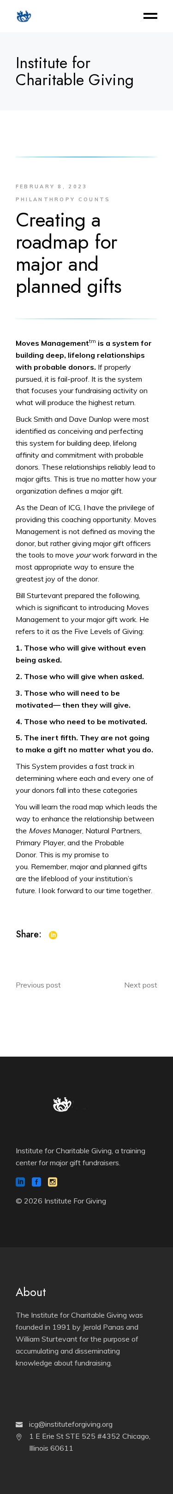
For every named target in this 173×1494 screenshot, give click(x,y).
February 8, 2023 (52, 186)
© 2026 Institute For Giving (61, 1200)
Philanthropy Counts (63, 199)
